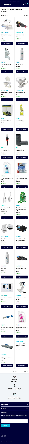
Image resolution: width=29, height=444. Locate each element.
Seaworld (18, 152)
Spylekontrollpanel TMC (6, 298)
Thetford (18, 124)
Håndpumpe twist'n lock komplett (21, 298)
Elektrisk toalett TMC (20, 92)
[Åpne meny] (2, 4)
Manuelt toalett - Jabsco (6, 92)
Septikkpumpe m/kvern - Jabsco (21, 269)
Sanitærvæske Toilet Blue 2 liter (7, 179)
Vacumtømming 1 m (5, 150)
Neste (25, 371)
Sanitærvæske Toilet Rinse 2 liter (21, 328)
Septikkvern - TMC (20, 35)
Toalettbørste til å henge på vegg (6, 208)
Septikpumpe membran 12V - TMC (6, 357)
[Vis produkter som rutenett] (24, 15)
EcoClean (18, 66)
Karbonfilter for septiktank (7, 327)
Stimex (2, 181)
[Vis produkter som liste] (27, 15)
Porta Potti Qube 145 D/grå (5, 239)
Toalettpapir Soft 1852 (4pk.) (6, 121)
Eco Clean (3, 268)
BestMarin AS (4, 211)
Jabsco (2, 94)
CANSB (2, 152)
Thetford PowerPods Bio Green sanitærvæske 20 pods (21, 209)
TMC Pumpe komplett (6, 64)
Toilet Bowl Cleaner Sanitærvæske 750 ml (20, 121)
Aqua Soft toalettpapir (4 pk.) (21, 179)
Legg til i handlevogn (7, 71)
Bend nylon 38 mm (20, 150)
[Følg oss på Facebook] (2, 436)
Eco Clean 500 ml (19, 64)
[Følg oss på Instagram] (5, 436)
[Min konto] (23, 4)
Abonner (6, 425)
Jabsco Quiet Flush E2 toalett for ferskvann (20, 344)
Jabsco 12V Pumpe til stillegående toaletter (20, 239)
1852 (2, 124)
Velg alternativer (7, 43)
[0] (26, 4)
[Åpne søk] (21, 4)
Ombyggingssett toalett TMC (6, 35)
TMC (2, 38)
